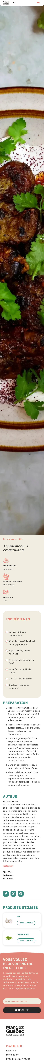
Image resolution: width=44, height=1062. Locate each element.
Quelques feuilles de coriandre (19, 687)
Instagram (8, 866)
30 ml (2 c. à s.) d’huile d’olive (20, 671)
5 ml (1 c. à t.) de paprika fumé (21, 662)
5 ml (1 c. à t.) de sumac (21, 679)
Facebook (8, 878)
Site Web (7, 872)
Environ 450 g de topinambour (17, 634)
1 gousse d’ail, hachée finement (19, 652)
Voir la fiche (26, 923)
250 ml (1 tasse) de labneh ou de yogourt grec (22, 643)
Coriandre (23, 934)
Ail (18, 916)
